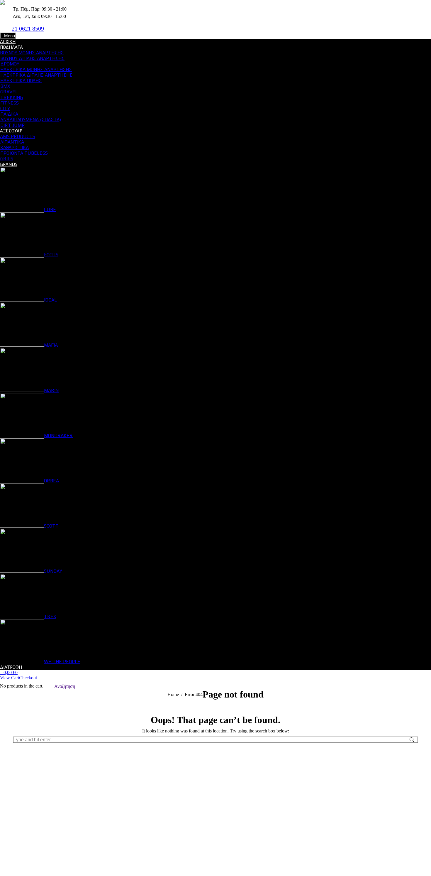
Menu (9, 35)
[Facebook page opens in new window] (54, 28)
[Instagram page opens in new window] (63, 28)
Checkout (28, 677)
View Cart (9, 677)
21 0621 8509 (28, 28)
